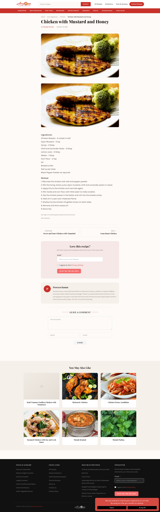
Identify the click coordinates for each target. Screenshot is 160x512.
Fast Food (49, 10)
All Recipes (98, 4)
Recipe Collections (55, 473)
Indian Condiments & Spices (26, 484)
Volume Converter (22, 477)
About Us (52, 484)
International (107, 10)
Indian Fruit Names (22, 488)
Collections (109, 4)
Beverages (60, 10)
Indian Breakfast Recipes (57, 477)
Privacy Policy (77, 265)
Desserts (86, 10)
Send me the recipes (69, 271)
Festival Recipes (136, 4)
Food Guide (120, 10)
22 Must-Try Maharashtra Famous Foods (95, 469)
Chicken (63, 17)
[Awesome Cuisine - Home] (26, 4)
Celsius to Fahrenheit (23, 469)
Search (85, 4)
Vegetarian (22, 10)
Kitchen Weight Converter (24, 473)
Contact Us (52, 488)
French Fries (86, 477)
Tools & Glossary (122, 4)
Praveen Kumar (48, 27)
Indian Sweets (73, 10)
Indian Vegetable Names (24, 491)
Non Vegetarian (36, 10)
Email (59, 255)
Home (43, 17)
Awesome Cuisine (37, 506)
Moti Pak (85, 473)
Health (95, 10)
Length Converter (22, 480)
